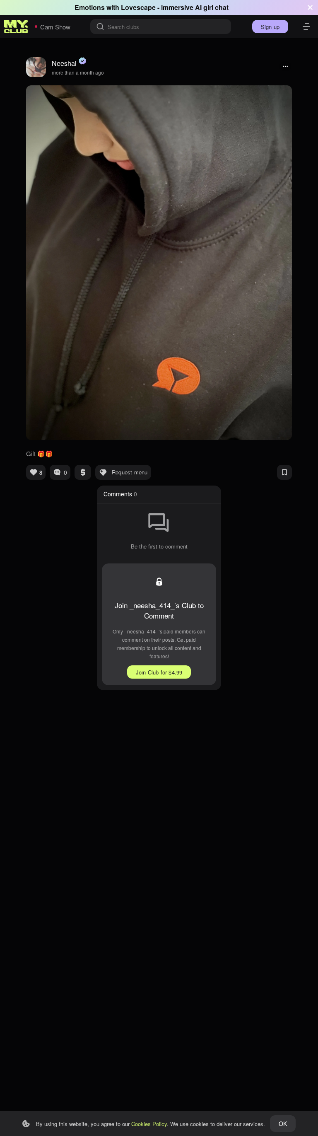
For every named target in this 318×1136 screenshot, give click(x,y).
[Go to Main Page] (16, 26)
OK (283, 1123)
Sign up (270, 27)
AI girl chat (212, 7)
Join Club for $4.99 (159, 672)
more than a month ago (78, 72)
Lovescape (138, 7)
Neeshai (64, 63)
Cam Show (55, 26)
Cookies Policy (149, 1124)
